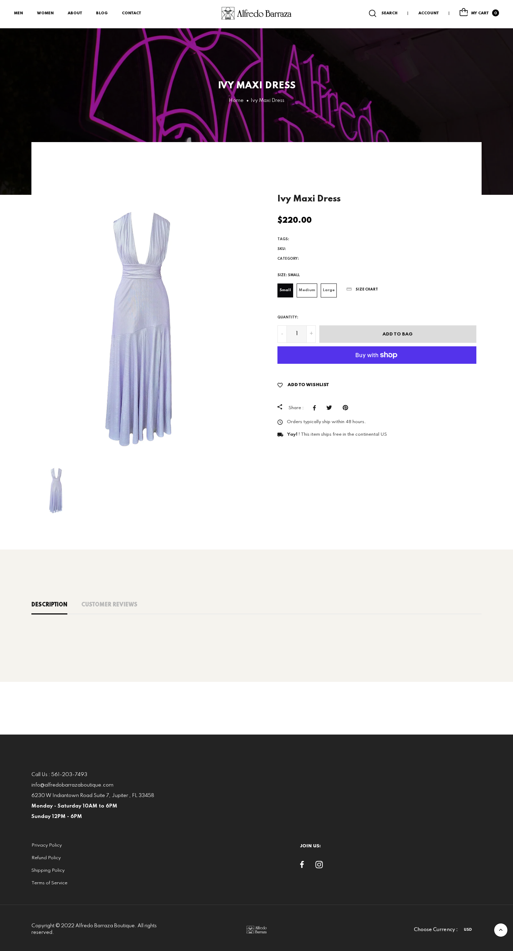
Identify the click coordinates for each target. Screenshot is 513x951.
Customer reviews (109, 605)
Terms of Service (49, 883)
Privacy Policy (46, 845)
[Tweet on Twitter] (331, 408)
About (75, 13)
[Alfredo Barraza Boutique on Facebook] (302, 866)
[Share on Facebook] (316, 408)
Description (49, 605)
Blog (102, 13)
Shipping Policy (48, 870)
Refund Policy (46, 858)
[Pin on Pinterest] (347, 408)
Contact (131, 13)
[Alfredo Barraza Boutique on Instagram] (319, 866)
